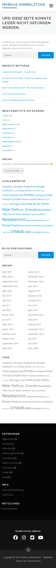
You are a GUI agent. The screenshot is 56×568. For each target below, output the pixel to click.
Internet (25, 199)
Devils (15, 191)
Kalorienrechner (9, 508)
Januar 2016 (8, 314)
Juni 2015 (6, 319)
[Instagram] (24, 537)
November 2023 (36, 276)
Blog (12, 187)
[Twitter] (32, 537)
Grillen (49, 195)
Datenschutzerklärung (12, 489)
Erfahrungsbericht (12, 195)
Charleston (7, 190)
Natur (23, 204)
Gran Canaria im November (14, 94)
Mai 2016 (6, 310)
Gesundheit (7, 150)
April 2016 (33, 310)
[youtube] (40, 537)
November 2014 (36, 329)
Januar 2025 (34, 271)
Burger (41, 186)
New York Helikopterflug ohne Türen (18, 100)
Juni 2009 (32, 343)
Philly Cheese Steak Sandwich (16, 214)
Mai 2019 (6, 295)
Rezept (6, 225)
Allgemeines (7, 128)
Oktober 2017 (34, 300)
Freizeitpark (39, 195)
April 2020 (7, 290)
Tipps (8, 232)
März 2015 (7, 324)
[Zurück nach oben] (28, 550)
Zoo (47, 232)
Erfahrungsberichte (10, 141)
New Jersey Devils (38, 204)
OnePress (48, 557)
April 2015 (33, 319)
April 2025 (7, 271)
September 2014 (36, 334)
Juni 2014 (32, 338)
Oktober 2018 (34, 295)
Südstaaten (47, 225)
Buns (33, 186)
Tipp (4, 232)
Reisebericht (13, 219)
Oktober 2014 (9, 334)
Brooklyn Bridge (22, 186)
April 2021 (33, 286)
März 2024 (7, 276)
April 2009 (7, 348)
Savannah (26, 225)
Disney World (24, 190)
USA (4, 120)
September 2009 (10, 343)
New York (10, 209)
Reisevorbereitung (34, 220)
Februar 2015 (34, 324)
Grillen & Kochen (9, 124)
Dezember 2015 (36, 314)
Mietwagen (14, 204)
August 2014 (8, 338)
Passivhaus (6, 133)
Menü (51, 5)
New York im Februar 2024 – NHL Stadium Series (23, 87)
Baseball (6, 146)
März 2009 (33, 348)
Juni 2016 (32, 305)
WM (44, 232)
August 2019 (34, 290)
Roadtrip (17, 225)
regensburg (35, 214)
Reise (43, 214)
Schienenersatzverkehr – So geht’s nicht (19, 72)
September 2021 (10, 286)
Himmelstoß (8, 199)
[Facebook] (15, 537)
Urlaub (5, 115)
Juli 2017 (6, 305)
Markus (40, 199)
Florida (28, 195)
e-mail (33, 191)
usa (27, 231)
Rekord (47, 220)
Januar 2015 (8, 329)
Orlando (31, 210)
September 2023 (10, 281)
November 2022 (36, 281)
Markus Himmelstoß (23, 4)
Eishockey (6, 137)
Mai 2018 (6, 300)
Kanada (33, 199)
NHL (21, 210)
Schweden (37, 225)
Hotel (18, 199)
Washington (36, 232)
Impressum (7, 494)
